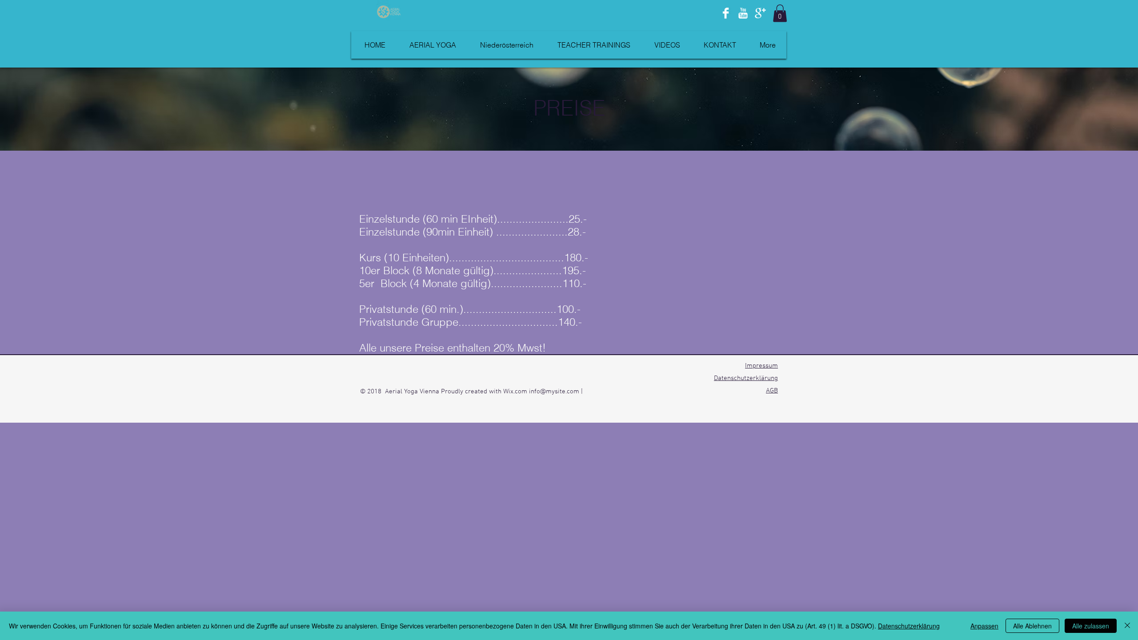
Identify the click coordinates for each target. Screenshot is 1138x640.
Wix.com (516, 392)
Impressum (761, 366)
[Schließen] (1127, 626)
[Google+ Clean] (760, 13)
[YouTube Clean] (743, 13)
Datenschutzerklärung (746, 378)
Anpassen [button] (984, 625)
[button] (780, 13)
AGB (772, 391)
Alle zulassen (1090, 625)
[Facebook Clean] (725, 13)
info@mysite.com (554, 392)
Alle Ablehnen (1032, 625)
